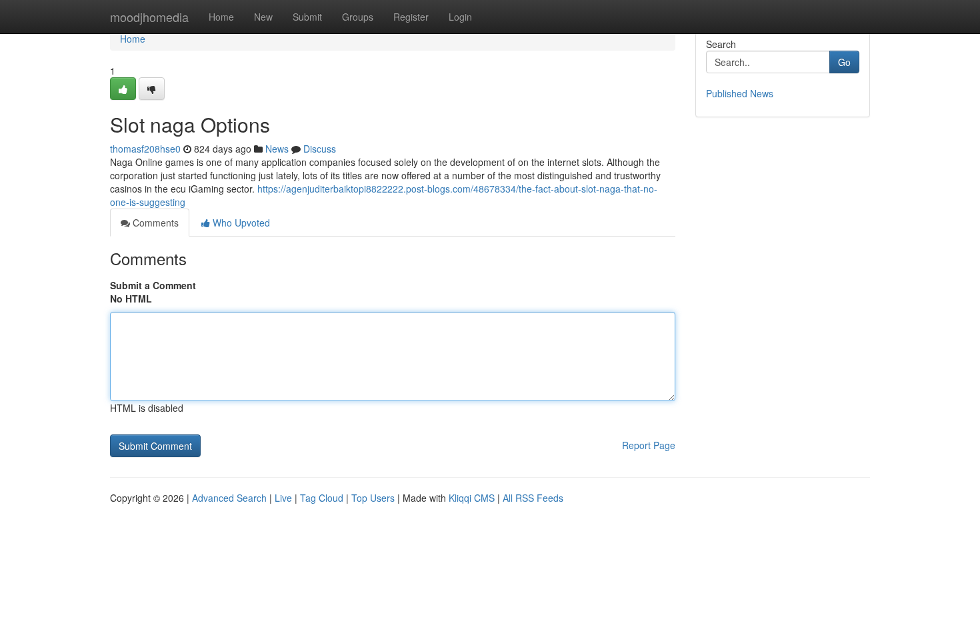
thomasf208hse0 (145, 148)
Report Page (648, 445)
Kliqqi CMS (472, 497)
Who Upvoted (240, 222)
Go (844, 62)
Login (460, 16)
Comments (154, 222)
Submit (307, 16)
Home (221, 16)
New (263, 16)
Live (283, 497)
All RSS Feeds (533, 497)
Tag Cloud (321, 497)
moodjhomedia (149, 16)
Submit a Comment (153, 285)
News (277, 148)
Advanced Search (229, 497)
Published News (739, 93)
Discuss (319, 148)
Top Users (373, 497)
